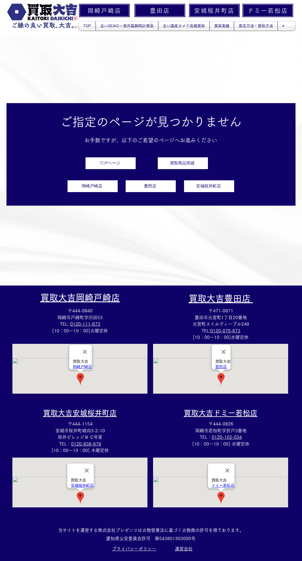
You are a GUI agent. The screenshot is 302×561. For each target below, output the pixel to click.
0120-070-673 (225, 331)
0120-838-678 (86, 444)
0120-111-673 (85, 324)
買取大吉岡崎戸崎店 (80, 297)
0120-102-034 (227, 437)
